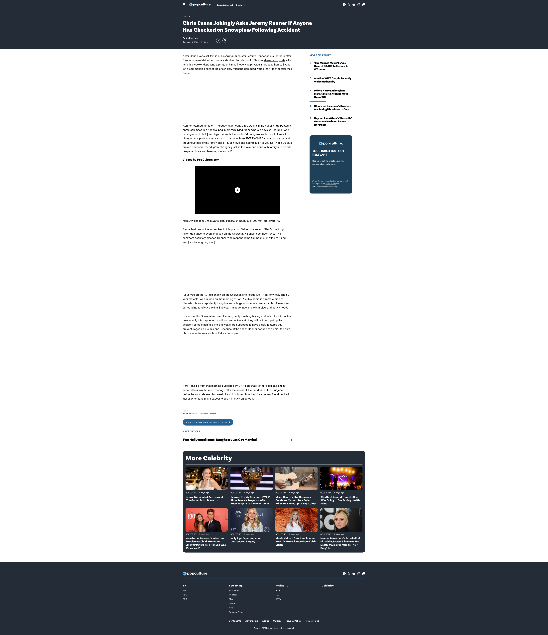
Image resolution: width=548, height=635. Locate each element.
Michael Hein (192, 38)
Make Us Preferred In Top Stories (207, 422)
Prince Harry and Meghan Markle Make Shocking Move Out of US (331, 94)
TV (184, 585)
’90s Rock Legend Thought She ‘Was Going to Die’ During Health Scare (340, 500)
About (265, 620)
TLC (277, 594)
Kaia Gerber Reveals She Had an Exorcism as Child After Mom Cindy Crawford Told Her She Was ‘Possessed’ (206, 543)
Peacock (233, 594)
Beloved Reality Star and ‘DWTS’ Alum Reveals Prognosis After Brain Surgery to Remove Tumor (250, 500)
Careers (277, 620)
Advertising (251, 620)
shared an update (274, 60)
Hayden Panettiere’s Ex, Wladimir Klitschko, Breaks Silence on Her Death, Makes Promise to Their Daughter (340, 543)
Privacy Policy (331, 186)
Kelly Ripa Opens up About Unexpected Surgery (246, 540)
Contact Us (235, 620)
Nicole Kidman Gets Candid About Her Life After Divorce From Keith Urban (296, 541)
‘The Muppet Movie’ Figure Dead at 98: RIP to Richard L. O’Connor (331, 66)
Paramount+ (235, 590)
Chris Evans (197, 413)
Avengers (187, 413)
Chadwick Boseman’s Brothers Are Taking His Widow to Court (332, 107)
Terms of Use (331, 183)
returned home (201, 125)
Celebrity (241, 4)
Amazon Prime (236, 611)
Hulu (231, 607)
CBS (185, 599)
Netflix (232, 603)
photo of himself (193, 130)
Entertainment (225, 4)
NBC (185, 594)
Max (231, 599)
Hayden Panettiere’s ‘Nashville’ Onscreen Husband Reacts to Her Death (333, 121)
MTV (277, 590)
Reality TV (282, 585)
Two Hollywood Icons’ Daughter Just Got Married (220, 440)
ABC (185, 590)
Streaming (235, 585)
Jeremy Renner (209, 413)
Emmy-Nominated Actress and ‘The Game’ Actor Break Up (204, 498)
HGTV (278, 599)
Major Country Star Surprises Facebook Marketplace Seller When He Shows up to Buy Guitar (295, 500)
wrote (275, 294)
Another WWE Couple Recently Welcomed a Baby (332, 80)
